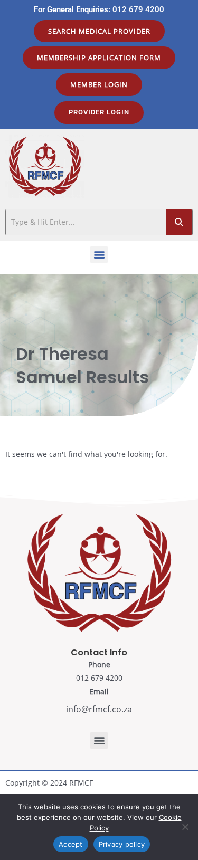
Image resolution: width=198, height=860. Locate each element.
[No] (185, 826)
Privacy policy (122, 844)
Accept (71, 844)
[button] (99, 254)
